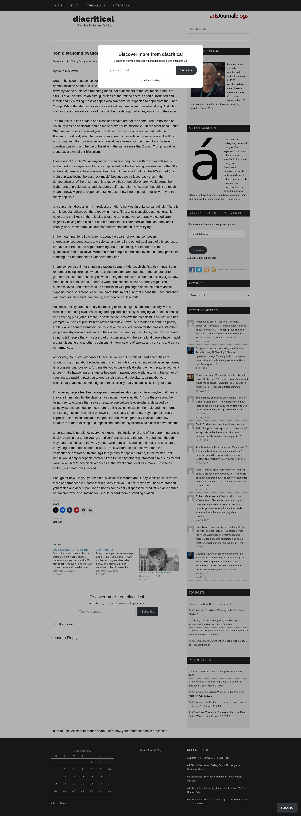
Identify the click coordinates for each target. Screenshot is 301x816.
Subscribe (186, 70)
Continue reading (150, 80)
